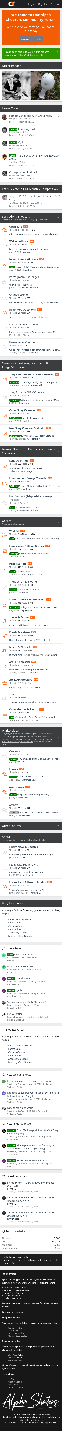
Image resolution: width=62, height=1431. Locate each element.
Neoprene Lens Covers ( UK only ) (29, 794)
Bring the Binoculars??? (20, 234)
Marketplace (10, 730)
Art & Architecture (20, 679)
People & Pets (22, 132)
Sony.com (39, 1420)
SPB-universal (50, 702)
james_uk (33, 352)
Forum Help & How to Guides (27, 882)
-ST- (24, 556)
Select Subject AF (17, 317)
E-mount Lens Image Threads (27, 478)
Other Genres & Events (23, 709)
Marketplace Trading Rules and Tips (17, 741)
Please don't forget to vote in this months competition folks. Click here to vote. (26, 53)
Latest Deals (14, 922)
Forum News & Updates (23, 847)
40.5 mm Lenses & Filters (24, 507)
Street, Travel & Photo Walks (27, 599)
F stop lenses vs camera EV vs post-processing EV (32, 332)
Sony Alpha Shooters (16, 216)
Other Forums (11, 826)
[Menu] (4, 4)
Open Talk (15, 226)
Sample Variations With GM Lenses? (30, 115)
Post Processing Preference (22, 302)
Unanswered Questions (23, 342)
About (6, 837)
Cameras (14, 751)
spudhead (26, 489)
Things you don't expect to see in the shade (36, 607)
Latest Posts (14, 948)
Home (6, 1263)
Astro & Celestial (19, 662)
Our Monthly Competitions (31, 203)
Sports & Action (19, 617)
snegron (13, 118)
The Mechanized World (23, 581)
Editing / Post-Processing (24, 324)
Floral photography (18, 639)
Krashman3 (27, 875)
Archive (13, 805)
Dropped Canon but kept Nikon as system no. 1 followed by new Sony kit (33, 1094)
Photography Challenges (24, 277)
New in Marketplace (19, 1123)
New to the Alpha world (20, 1107)
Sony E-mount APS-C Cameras (27, 392)
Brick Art (13, 687)
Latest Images (11, 66)
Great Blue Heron (20, 538)
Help (55, 1260)
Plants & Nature (19, 632)
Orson (12, 132)
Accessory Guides (18, 932)
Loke (23, 857)
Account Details (15, 1381)
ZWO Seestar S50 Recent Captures (32, 435)
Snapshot (27, 269)
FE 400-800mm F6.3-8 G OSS (26, 776)
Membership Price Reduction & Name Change (31, 854)
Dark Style (23, 1257)
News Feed (13, 1384)
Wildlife (22, 162)
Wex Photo (12, 1360)
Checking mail (26, 129)
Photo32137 (35, 892)
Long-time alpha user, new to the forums (28, 249)
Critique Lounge (18, 294)
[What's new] (52, 4)
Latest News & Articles (20, 919)
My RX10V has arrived (26, 417)
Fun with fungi (16, 654)
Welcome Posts (18, 241)
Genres (6, 521)
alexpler (26, 252)
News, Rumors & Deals (23, 259)
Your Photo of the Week (20, 284)
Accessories (16, 787)
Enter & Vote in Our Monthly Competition (30, 189)
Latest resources (17, 1176)
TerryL (25, 762)
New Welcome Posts (19, 1074)
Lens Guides (15, 929)
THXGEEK (53, 302)
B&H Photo (13, 1355)
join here (18, 1312)
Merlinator (44, 625)
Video (12, 694)
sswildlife (13, 162)
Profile (11, 1379)
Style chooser (9, 1257)
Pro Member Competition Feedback (26, 872)
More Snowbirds (17, 625)
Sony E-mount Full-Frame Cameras (31, 374)
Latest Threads (12, 108)
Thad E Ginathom (30, 287)
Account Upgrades (16, 1387)
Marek (26, 334)
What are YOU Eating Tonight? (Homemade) (33, 717)
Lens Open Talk (24, 118)
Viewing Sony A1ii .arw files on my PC (26, 889)
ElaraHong (54, 234)
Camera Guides (16, 925)
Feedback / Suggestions (23, 864)
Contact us (8, 1260)
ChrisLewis (43, 317)
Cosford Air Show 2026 (24, 589)
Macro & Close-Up (24, 175)
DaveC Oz (33, 672)
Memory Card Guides (20, 935)
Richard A (35, 438)
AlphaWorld (36, 385)
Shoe (57, 1248)
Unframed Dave (34, 574)
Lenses (13, 769)
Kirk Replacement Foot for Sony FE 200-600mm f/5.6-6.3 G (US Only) (30, 1147)
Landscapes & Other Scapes (26, 546)
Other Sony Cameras (22, 410)
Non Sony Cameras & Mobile (27, 428)
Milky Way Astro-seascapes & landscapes (28, 669)
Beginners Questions (22, 309)
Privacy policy (44, 1260)
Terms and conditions (26, 1260)
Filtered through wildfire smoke (29, 553)
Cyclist (22, 142)
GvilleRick (27, 420)
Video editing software (20, 702)
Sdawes (24, 797)
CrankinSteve (50, 654)
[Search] (58, 4)
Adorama (12, 1357)
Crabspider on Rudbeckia (24, 172)
